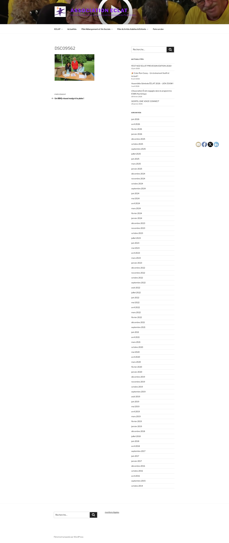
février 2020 (136, 367)
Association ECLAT (99, 10)
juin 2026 (135, 119)
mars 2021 (135, 342)
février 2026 (136, 129)
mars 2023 (136, 258)
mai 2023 (135, 248)
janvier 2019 (136, 426)
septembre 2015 (138, 481)
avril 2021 (135, 337)
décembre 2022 (138, 268)
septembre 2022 (138, 282)
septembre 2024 (138, 188)
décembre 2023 (138, 223)
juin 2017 (135, 456)
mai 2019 (135, 406)
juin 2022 (135, 297)
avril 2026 (135, 124)
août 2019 (135, 396)
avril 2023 (135, 253)
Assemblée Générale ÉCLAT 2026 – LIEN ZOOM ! (152, 83)
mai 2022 (135, 302)
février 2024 (136, 213)
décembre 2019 (138, 377)
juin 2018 (135, 441)
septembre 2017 (138, 451)
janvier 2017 (136, 461)
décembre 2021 (138, 322)
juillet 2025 (136, 154)
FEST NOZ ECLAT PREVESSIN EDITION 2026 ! (151, 66)
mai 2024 (135, 198)
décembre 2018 (138, 431)
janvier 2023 (136, 263)
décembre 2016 (138, 466)
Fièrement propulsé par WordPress (68, 537)
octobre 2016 (137, 471)
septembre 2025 (138, 149)
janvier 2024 (136, 218)
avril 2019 (135, 411)
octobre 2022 (137, 278)
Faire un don (158, 29)
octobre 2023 (137, 233)
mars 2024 (136, 208)
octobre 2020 (137, 347)
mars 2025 (136, 164)
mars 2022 (136, 312)
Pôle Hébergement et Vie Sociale (96, 29)
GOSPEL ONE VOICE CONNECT (145, 101)
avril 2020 (135, 357)
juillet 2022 (136, 292)
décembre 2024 (138, 174)
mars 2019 (136, 416)
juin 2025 (135, 159)
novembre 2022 (138, 273)
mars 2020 (136, 362)
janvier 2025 (136, 169)
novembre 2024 (138, 178)
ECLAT (57, 29)
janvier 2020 (136, 372)
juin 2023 (135, 243)
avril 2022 (135, 307)
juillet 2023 (136, 238)
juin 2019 (135, 401)
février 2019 (136, 421)
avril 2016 (135, 476)
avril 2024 (135, 203)
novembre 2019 (138, 382)
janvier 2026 (136, 134)
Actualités (71, 29)
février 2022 (136, 317)
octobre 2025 (137, 144)
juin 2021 (135, 332)
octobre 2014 (137, 486)
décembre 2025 (138, 139)
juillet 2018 (136, 436)
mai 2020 (135, 352)
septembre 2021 (138, 327)
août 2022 (135, 287)
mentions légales (112, 512)
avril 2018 (135, 446)
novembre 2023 (138, 228)
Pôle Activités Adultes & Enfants (131, 29)
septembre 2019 (138, 391)
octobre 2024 (137, 183)
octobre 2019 (137, 387)
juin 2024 (135, 193)
